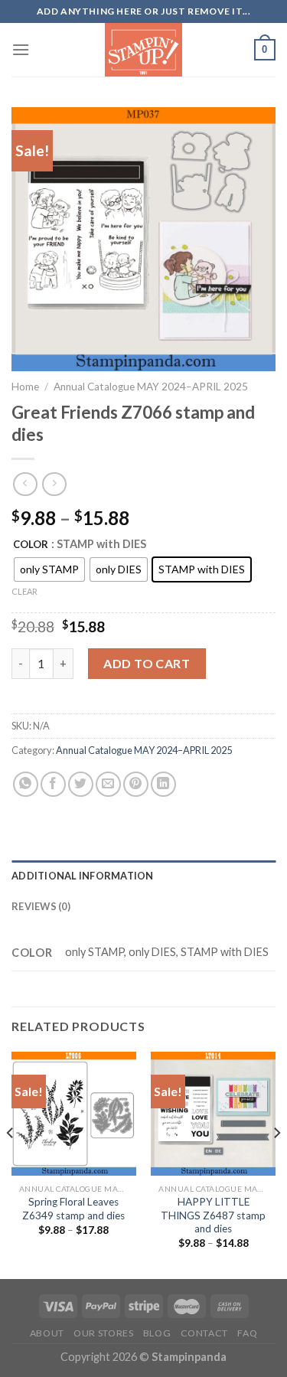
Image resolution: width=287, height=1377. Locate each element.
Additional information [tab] (82, 876)
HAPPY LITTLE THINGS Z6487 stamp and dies (213, 1215)
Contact (204, 1333)
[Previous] (10, 1163)
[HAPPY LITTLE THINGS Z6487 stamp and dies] (213, 1114)
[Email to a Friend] (108, 784)
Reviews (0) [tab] (40, 906)
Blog (157, 1333)
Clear (24, 591)
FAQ (247, 1333)
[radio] (49, 569)
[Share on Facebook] (53, 784)
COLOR (30, 545)
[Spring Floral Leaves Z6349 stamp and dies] (73, 1114)
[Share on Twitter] (80, 784)
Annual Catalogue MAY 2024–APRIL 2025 (151, 386)
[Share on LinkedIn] (163, 784)
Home (25, 386)
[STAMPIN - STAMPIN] (143, 50)
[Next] (276, 1163)
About (47, 1333)
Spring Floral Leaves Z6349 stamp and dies (73, 1209)
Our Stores (103, 1333)
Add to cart (146, 663)
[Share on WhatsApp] (25, 784)
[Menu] (20, 49)
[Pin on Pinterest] (135, 784)
